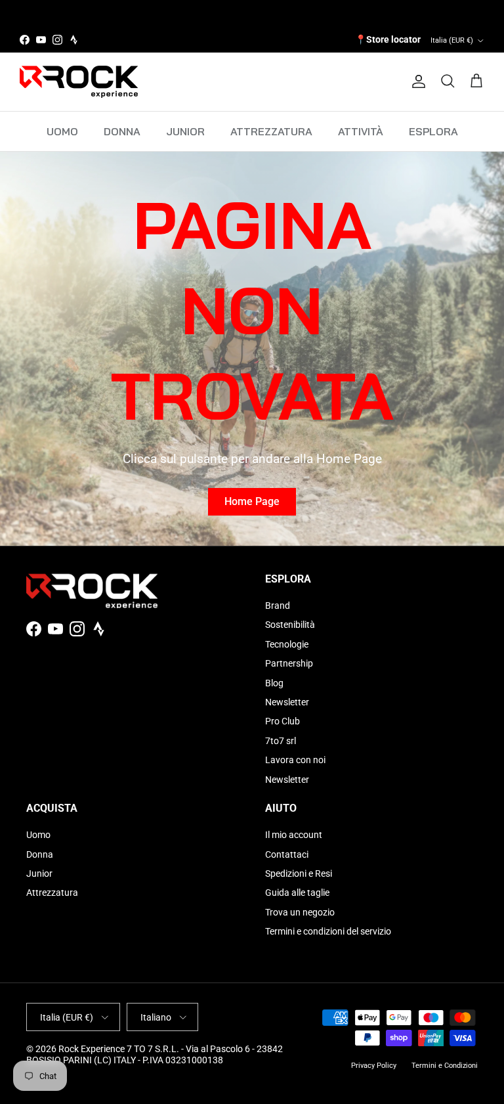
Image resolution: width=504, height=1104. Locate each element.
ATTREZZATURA (271, 131)
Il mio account (293, 834)
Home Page (252, 501)
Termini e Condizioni (444, 1065)
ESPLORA (433, 131)
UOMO (62, 131)
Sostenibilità (290, 624)
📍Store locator (388, 39)
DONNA (122, 131)
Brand (277, 605)
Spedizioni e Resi (298, 873)
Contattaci (286, 854)
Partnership (289, 663)
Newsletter (287, 702)
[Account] (416, 81)
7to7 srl (280, 741)
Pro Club (282, 721)
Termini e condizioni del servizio (328, 931)
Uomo (38, 834)
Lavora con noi (295, 760)
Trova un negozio (300, 912)
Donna (39, 854)
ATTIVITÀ (360, 131)
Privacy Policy (373, 1065)
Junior (39, 873)
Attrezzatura (52, 892)
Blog (274, 683)
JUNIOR (185, 131)
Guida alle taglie (297, 892)
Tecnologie (286, 644)
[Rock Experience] (79, 82)
